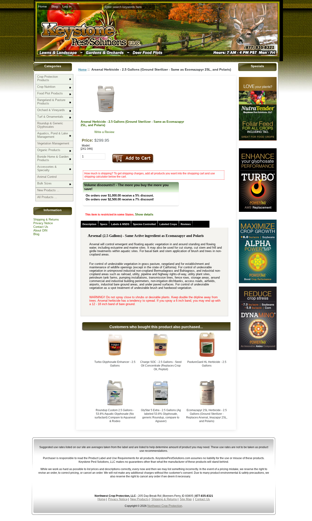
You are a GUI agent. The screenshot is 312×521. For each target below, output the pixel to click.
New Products (139, 499)
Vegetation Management (53, 143)
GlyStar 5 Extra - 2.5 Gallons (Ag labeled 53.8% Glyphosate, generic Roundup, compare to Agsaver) (161, 416)
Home (42, 6)
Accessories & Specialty (47, 168)
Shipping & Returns (46, 219)
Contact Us (40, 227)
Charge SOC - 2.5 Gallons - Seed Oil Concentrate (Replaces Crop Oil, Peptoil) (161, 365)
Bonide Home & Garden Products (53, 158)
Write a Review (104, 132)
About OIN (40, 230)
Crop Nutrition (46, 86)
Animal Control (47, 176)
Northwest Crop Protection (164, 506)
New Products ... (48, 190)
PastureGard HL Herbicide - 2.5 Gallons (206, 363)
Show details (144, 214)
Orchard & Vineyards (51, 110)
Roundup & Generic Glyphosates (50, 125)
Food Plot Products (50, 93)
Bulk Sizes (44, 183)
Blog (54, 6)
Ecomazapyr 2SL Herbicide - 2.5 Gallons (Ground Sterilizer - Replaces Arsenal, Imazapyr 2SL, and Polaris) (206, 416)
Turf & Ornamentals (50, 116)
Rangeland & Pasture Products (51, 101)
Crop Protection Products (47, 78)
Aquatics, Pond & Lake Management (52, 135)
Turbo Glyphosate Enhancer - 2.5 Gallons (114, 363)
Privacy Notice (43, 223)
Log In (66, 6)
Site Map (186, 499)
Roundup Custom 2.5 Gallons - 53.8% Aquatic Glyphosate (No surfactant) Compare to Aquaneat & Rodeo (115, 416)
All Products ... (47, 197)
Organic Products (48, 150)
